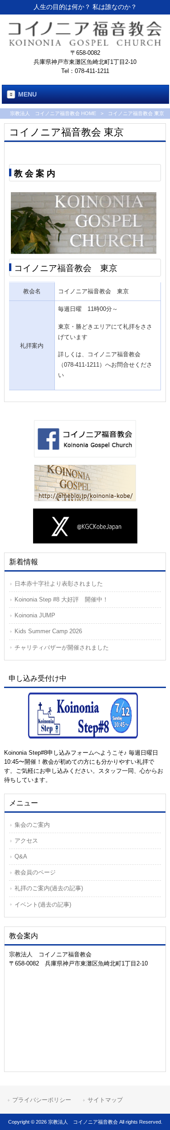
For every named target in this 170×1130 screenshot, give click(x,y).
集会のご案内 (32, 824)
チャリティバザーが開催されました (62, 647)
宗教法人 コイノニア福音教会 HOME (53, 113)
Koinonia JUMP (35, 615)
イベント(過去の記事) (43, 904)
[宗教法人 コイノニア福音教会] (85, 43)
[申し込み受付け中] (84, 715)
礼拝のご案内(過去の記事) (49, 888)
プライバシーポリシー (41, 1099)
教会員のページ (35, 872)
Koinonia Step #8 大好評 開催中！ (61, 599)
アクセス (26, 840)
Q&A (21, 856)
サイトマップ (105, 1099)
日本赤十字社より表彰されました (59, 583)
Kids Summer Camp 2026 (48, 631)
